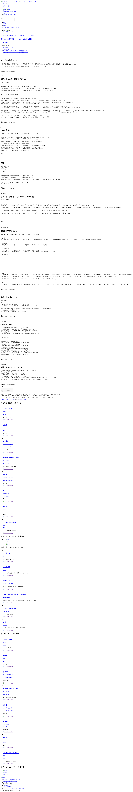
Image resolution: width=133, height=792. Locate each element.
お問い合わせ (6, 785)
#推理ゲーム (6, 49)
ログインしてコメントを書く (8, 399)
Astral (4, 509)
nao (4, 427)
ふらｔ (5, 556)
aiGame (5, 625)
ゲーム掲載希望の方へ (8, 786)
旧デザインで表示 (7, 784)
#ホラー (5, 22)
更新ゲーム (6, 5)
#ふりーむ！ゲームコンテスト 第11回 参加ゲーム (15, 50)
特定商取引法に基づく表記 (10, 781)
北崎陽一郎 (6, 611)
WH (4, 525)
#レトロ (5, 25)
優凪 (4, 570)
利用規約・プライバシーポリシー (11, 779)
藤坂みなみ (6, 460)
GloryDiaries (6, 493)
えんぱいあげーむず (8, 477)
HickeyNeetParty (5, 42)
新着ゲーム (6, 3)
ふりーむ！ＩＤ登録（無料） (8, 27)
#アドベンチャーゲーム (9, 47)
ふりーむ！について (8, 782)
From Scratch (6, 597)
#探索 (4, 23)
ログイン (17, 27)
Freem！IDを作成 (23, 399)
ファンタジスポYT (8, 444)
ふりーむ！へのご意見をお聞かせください (13, 788)
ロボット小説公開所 (8, 583)
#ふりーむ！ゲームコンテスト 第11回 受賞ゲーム (15, 52)
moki (4, 411)
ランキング (6, 6)
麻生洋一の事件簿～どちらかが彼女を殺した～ (18, 39)
